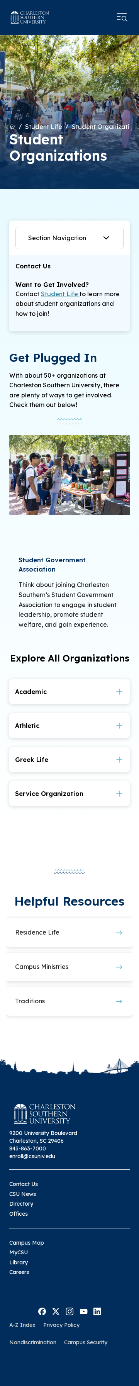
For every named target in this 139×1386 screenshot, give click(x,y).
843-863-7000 (27, 1148)
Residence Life (37, 932)
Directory (21, 1203)
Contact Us (23, 1184)
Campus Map (26, 1242)
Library (18, 1262)
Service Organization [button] (49, 793)
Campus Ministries (41, 966)
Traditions (30, 1001)
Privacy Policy (61, 1325)
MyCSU (18, 1252)
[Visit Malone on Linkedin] (97, 1311)
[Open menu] (122, 17)
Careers (19, 1272)
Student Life (43, 127)
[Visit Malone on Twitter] (56, 1311)
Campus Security (85, 1342)
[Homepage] (30, 17)
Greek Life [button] (31, 759)
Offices (18, 1213)
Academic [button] (31, 692)
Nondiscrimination (32, 1342)
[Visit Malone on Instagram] (70, 1311)
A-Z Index (22, 1325)
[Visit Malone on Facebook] (42, 1311)
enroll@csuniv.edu (32, 1156)
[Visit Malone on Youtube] (84, 1311)
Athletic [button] (27, 725)
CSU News (22, 1194)
